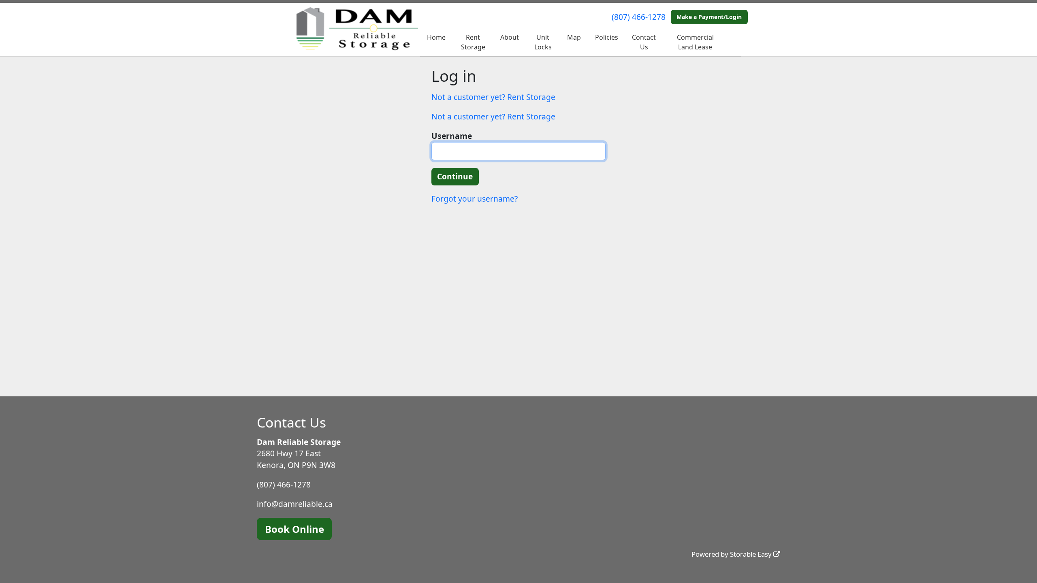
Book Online (294, 529)
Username (451, 135)
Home (436, 37)
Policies (606, 37)
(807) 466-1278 (639, 16)
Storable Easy (751, 554)
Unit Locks (543, 42)
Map (574, 37)
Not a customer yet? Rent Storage (493, 96)
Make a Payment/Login (709, 17)
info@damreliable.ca (295, 503)
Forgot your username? (474, 198)
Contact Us (644, 42)
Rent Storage (473, 42)
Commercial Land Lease (695, 42)
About (509, 37)
